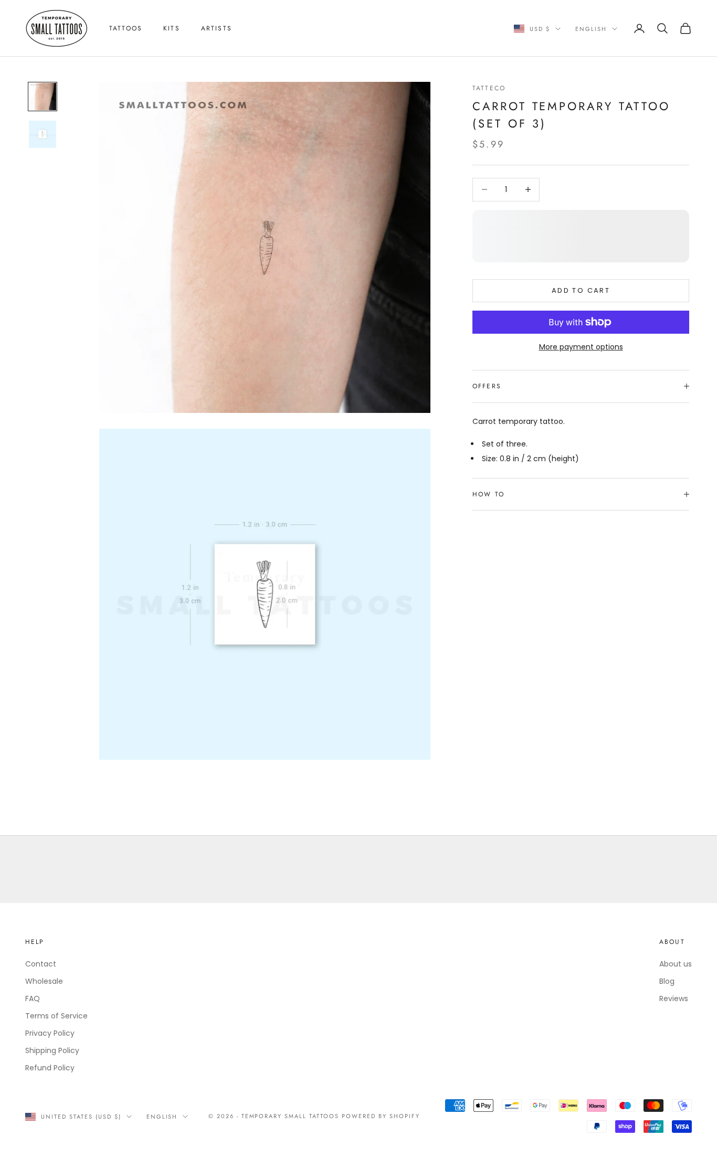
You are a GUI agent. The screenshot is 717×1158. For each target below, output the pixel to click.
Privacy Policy (50, 1033)
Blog (666, 981)
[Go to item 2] (42, 134)
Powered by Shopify (381, 1116)
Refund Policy (50, 1068)
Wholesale (44, 981)
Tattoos (125, 28)
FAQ (32, 998)
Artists (216, 28)
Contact (40, 964)
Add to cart (581, 290)
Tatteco (488, 88)
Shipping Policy (52, 1050)
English (591, 29)
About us (675, 964)
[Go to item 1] (42, 96)
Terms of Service (56, 1016)
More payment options (581, 347)
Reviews (673, 998)
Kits (171, 28)
